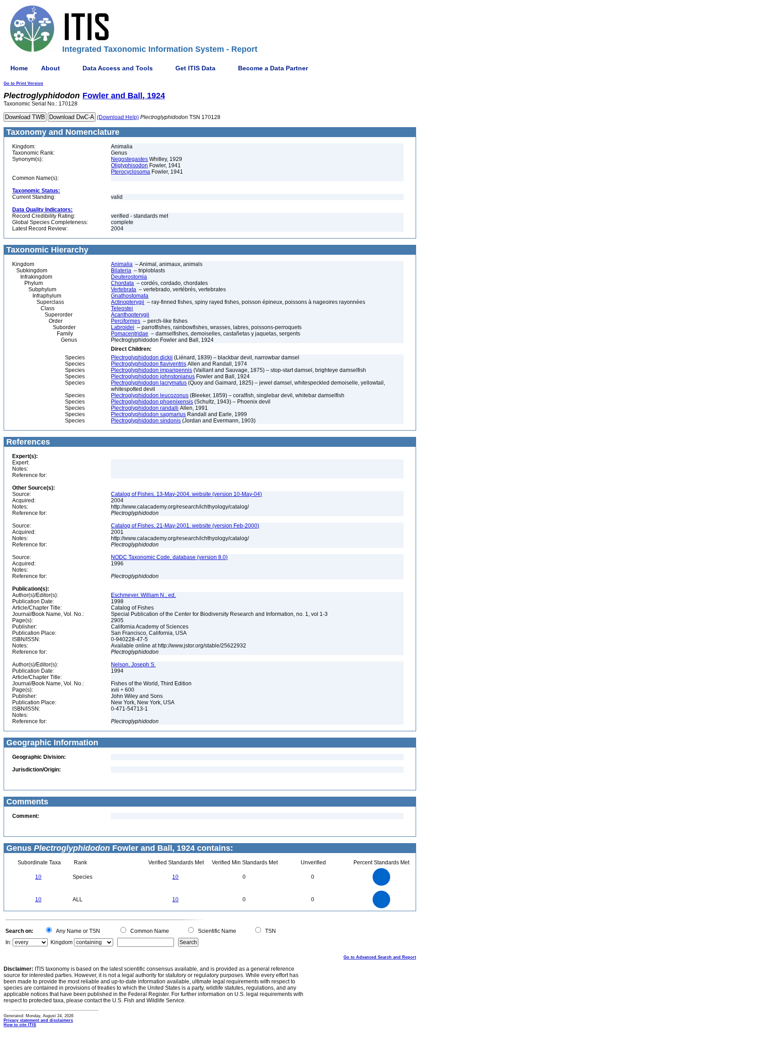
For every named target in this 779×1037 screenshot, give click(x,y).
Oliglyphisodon (129, 165)
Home (19, 68)
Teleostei (122, 308)
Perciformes (125, 321)
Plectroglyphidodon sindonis (146, 421)
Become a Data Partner (273, 68)
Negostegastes (129, 159)
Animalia (122, 264)
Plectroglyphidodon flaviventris (148, 364)
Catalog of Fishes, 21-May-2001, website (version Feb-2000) (185, 526)
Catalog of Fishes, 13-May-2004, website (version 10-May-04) (186, 494)
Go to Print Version (23, 83)
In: (8, 942)
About (50, 68)
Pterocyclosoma (130, 172)
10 (38, 877)
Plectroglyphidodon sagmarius (148, 414)
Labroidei (122, 327)
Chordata (122, 283)
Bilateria (121, 270)
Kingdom (61, 942)
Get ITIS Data (195, 68)
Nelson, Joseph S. (133, 664)
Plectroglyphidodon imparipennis (151, 370)
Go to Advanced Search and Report (380, 957)
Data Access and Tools (117, 68)
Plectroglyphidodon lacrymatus (149, 383)
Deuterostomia (129, 277)
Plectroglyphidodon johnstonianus (153, 376)
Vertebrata (123, 289)
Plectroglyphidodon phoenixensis (152, 402)
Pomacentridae (129, 333)
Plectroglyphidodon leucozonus (149, 395)
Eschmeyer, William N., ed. (143, 595)
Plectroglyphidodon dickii (142, 357)
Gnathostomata (129, 296)
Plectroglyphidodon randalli (145, 408)
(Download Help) (118, 117)
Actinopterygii (127, 302)
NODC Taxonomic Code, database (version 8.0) (169, 557)
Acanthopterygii (130, 315)
